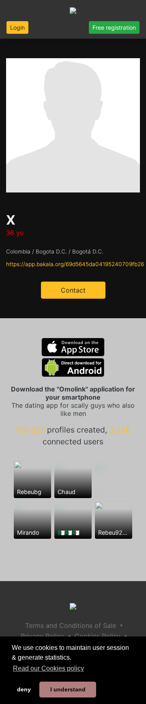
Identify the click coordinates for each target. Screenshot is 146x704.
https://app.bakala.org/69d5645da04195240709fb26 (75, 264)
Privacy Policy (42, 636)
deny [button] (24, 689)
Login (17, 27)
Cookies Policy (97, 636)
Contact (73, 290)
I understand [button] (68, 689)
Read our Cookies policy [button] (48, 668)
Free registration (114, 27)
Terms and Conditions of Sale (70, 625)
